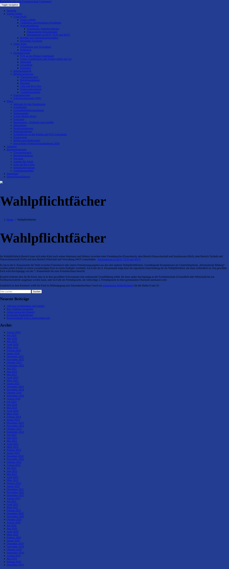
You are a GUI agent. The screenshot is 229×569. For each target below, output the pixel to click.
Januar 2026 (13, 353)
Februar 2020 (14, 537)
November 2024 (15, 389)
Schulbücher (20, 107)
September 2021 (15, 495)
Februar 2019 (14, 561)
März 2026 (12, 347)
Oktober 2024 (14, 392)
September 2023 (15, 431)
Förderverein (20, 137)
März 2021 (12, 507)
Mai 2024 (12, 407)
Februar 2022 (14, 483)
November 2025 (15, 359)
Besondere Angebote (31, 40)
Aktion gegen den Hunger (20, 312)
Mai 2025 (12, 374)
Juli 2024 (11, 401)
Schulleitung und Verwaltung (35, 46)
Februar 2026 (14, 350)
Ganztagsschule (21, 95)
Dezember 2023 (15, 422)
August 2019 (13, 555)
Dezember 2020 (15, 513)
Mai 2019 (12, 558)
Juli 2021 (11, 501)
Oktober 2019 (14, 549)
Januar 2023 (13, 453)
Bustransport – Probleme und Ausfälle (33, 122)
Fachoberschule (21, 52)
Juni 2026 (12, 338)
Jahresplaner (19, 125)
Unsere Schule (14, 13)
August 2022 (13, 465)
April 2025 (12, 377)
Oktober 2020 (14, 519)
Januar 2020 (13, 540)
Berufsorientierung (23, 74)
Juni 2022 (12, 471)
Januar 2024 (13, 419)
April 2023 (12, 444)
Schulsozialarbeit (22, 71)
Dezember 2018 (15, 564)
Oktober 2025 (14, 362)
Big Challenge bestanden (20, 309)
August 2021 (13, 498)
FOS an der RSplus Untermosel (37, 56)
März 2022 (12, 480)
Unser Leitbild (27, 19)
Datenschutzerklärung (18, 176)
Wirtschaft (25, 62)
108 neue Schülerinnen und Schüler (25, 306)
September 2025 (15, 365)
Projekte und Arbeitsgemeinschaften (39, 37)
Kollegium (25, 49)
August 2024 (13, 398)
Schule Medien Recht (24, 116)
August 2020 (13, 522)
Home (10, 219)
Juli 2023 (11, 434)
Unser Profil (19, 16)
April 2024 (12, 410)
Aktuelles (12, 146)
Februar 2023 (14, 450)
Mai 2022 (12, 474)
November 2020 (15, 516)
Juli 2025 (11, 368)
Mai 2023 (12, 441)
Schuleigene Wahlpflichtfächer (43, 28)
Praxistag (25, 83)
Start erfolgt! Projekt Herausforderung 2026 (36, 143)
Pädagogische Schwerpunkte (42, 31)
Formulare (25, 68)
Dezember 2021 (15, 489)
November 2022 (15, 459)
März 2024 (12, 413)
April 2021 (12, 504)
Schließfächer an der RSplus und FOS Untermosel (40, 134)
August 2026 (13, 332)
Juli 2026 (11, 335)
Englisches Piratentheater (20, 315)
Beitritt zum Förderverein (26, 140)
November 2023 (15, 425)
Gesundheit (26, 65)
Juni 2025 (12, 371)
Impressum (12, 173)
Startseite (11, 10)
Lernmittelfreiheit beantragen (28, 110)
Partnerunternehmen (30, 89)
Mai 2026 (12, 341)
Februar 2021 (14, 510)
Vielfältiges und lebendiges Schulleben (40, 22)
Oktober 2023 (14, 428)
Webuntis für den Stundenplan (29, 104)
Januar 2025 (13, 383)
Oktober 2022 (14, 462)
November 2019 (15, 546)
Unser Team (19, 43)
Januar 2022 (13, 486)
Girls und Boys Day (30, 86)
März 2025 (12, 380)
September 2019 (15, 552)
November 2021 (15, 492)
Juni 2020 (12, 528)
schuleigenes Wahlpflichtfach (118, 285)
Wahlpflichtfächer (29, 25)
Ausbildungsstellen (30, 92)
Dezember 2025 (15, 356)
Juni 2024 (12, 404)
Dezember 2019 (15, 543)
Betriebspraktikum (30, 80)
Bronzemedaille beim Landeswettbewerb (28, 318)
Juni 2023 (12, 438)
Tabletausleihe (20, 113)
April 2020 (12, 531)
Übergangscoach (29, 77)
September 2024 (15, 395)
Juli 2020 (11, 525)
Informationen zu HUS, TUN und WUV (48, 34)
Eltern (10, 101)
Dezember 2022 (15, 456)
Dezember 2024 (15, 386)
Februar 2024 (14, 416)
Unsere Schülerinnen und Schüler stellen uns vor (46, 59)
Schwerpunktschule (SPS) (27, 98)
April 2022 (12, 477)
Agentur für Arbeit (23, 161)
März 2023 (12, 447)
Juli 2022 (11, 468)
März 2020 (12, 534)
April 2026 (12, 344)
